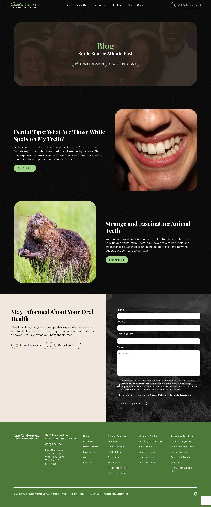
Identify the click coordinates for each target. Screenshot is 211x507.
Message (122, 347)
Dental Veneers (147, 452)
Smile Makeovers (147, 457)
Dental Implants (179, 452)
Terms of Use (94, 494)
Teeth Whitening (147, 462)
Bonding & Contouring (150, 441)
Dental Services (91, 446)
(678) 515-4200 (53, 444)
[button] (83, 5)
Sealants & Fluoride (117, 473)
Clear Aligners (146, 446)
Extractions (113, 457)
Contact (141, 5)
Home (69, 5)
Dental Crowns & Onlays (183, 446)
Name (120, 309)
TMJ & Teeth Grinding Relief (181, 469)
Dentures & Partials (180, 457)
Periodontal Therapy (118, 468)
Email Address (125, 334)
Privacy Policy (77, 494)
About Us (88, 441)
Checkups (113, 441)
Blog (130, 5)
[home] (30, 5)
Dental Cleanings (116, 446)
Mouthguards (114, 462)
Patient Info (117, 5)
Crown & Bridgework (181, 441)
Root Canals (177, 462)
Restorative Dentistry (182, 436)
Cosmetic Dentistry (149, 436)
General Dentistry (117, 436)
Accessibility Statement (116, 494)
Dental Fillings (115, 452)
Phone (121, 322)
